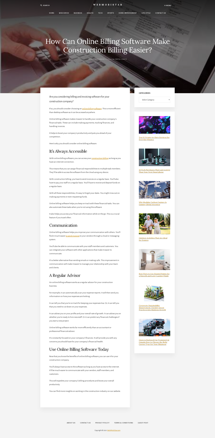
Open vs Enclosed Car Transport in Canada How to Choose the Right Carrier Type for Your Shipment (154, 342)
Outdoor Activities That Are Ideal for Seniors (153, 239)
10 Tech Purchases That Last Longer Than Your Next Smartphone (154, 171)
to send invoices (72, 236)
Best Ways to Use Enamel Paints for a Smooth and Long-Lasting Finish (154, 275)
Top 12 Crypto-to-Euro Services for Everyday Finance (154, 138)
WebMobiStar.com (113, 430)
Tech (90, 59)
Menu (168, 5)
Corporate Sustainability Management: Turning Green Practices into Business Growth (152, 307)
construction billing (100, 158)
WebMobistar (108, 4)
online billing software (92, 108)
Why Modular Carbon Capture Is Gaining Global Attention (153, 203)
